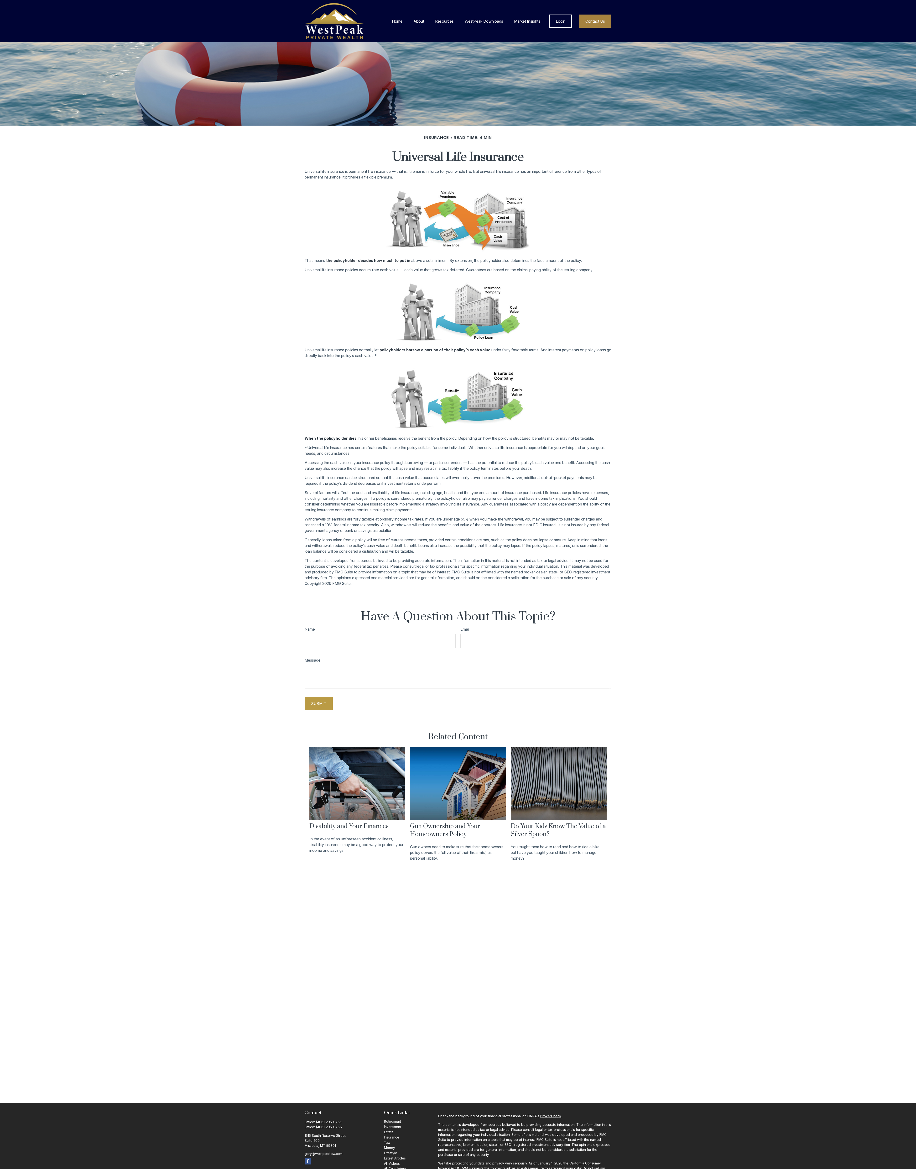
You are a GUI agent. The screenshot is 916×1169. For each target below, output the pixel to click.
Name (310, 629)
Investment (392, 1127)
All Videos (392, 1163)
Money (389, 1148)
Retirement (392, 1121)
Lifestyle (390, 1153)
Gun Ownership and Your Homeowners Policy (445, 830)
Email (464, 629)
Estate (389, 1132)
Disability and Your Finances (349, 826)
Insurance (391, 1137)
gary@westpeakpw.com (324, 1154)
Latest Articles (395, 1158)
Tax (387, 1142)
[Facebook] (308, 1161)
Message (312, 660)
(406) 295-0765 (329, 1122)
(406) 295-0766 (329, 1127)
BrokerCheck (550, 1116)
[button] (397, 21)
